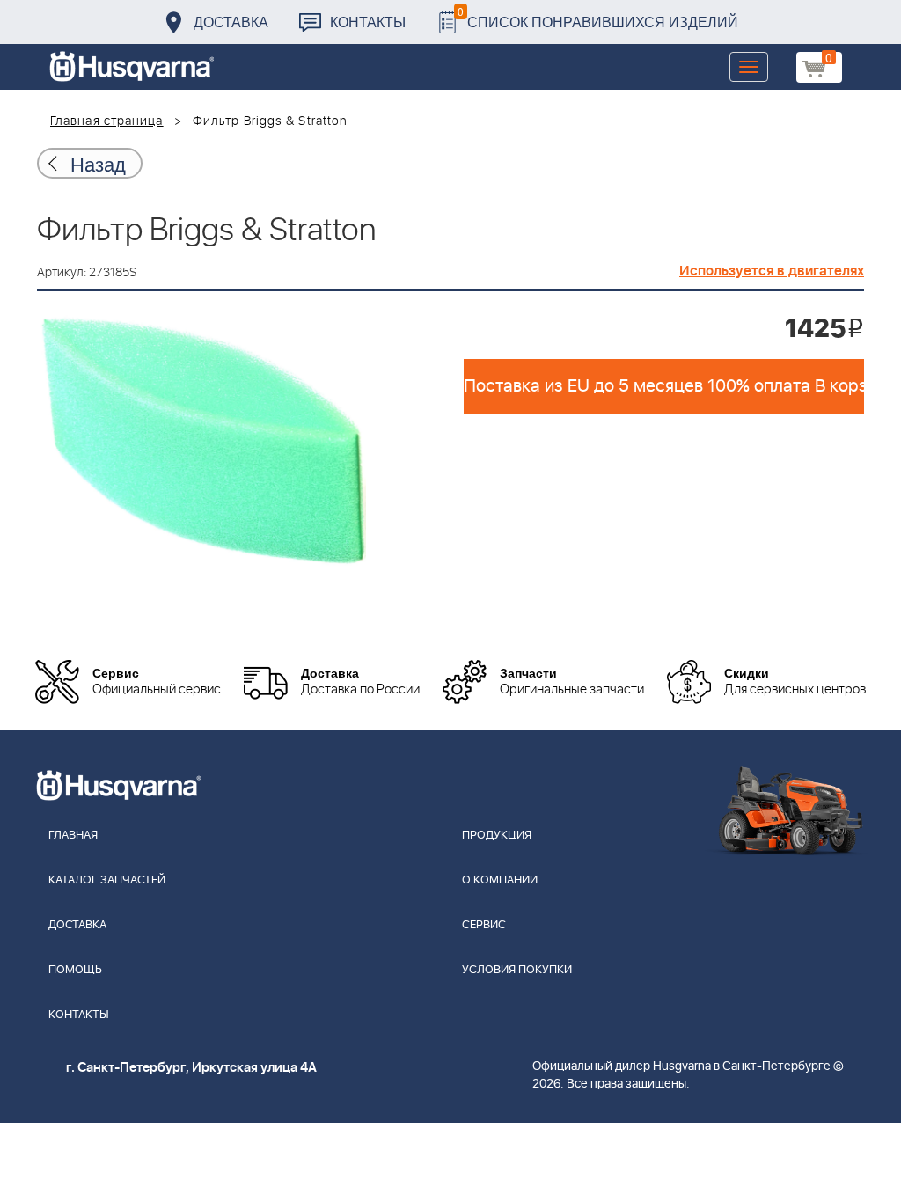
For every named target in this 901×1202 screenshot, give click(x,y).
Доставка (231, 21)
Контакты (368, 21)
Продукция (496, 835)
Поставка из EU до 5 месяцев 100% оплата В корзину (664, 386)
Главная (73, 835)
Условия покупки (517, 970)
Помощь (75, 970)
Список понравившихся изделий (598, 17)
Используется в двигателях (771, 271)
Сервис (484, 925)
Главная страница (107, 121)
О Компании (500, 880)
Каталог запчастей (106, 880)
